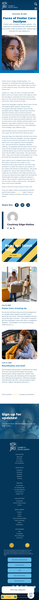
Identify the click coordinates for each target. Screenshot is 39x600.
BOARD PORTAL (19, 581)
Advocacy (19, 472)
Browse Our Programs (19, 560)
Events (19, 516)
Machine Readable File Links (27, 597)
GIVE (19, 570)
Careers (19, 505)
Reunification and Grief (13, 366)
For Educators (19, 491)
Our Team (19, 459)
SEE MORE (13, 255)
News (19, 514)
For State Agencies (19, 489)
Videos (19, 522)
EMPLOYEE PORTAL (19, 575)
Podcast (19, 512)
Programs (19, 470)
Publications (19, 524)
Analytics (19, 474)
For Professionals (19, 487)
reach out (19, 192)
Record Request (19, 535)
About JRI (19, 457)
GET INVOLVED (19, 565)
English (9, 597)
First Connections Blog (19, 518)
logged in (15, 394)
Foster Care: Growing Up (14, 308)
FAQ (19, 531)
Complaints (19, 533)
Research (19, 476)
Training (19, 478)
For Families (19, 485)
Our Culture (19, 461)
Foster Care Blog (19, 520)
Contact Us (19, 537)
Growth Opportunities (19, 503)
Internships (19, 501)
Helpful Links (19, 494)
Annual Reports (19, 463)
